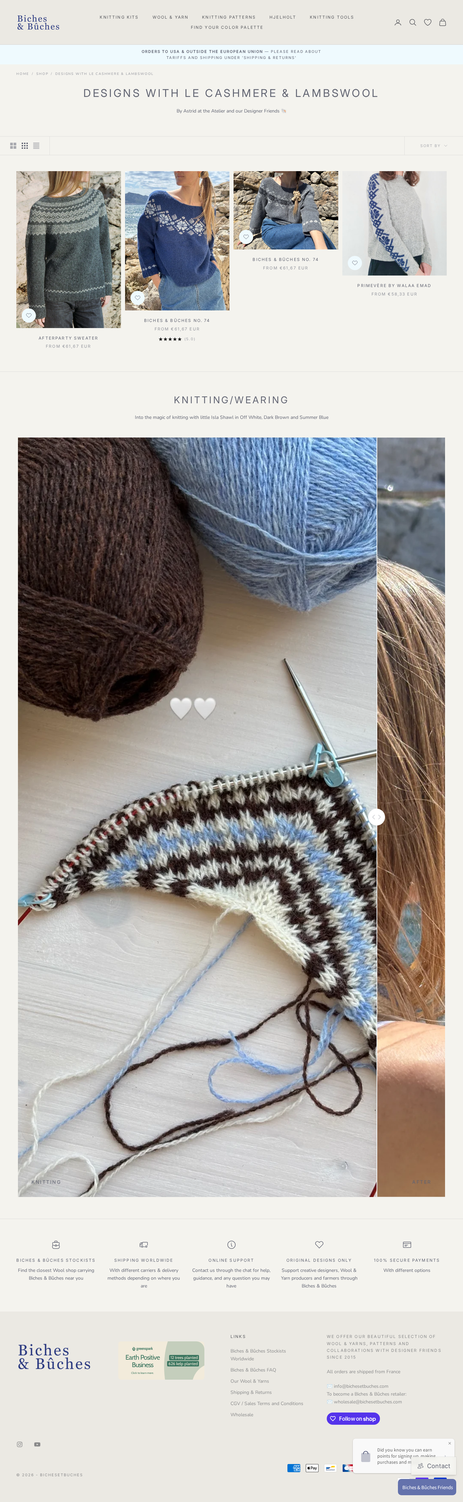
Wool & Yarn (171, 17)
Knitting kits (119, 17)
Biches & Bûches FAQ (253, 1370)
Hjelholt (282, 17)
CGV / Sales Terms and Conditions (266, 1403)
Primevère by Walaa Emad (394, 285)
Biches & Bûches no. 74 (177, 320)
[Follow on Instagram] (19, 1444)
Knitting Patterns (229, 17)
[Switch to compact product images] (36, 146)
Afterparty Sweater (68, 338)
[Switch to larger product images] (13, 146)
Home (22, 74)
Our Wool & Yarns (249, 1381)
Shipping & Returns (251, 1392)
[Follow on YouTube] (37, 1444)
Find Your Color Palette (227, 27)
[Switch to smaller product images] (25, 146)
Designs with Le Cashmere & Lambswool (104, 74)
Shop (42, 74)
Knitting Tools (332, 17)
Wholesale (241, 1415)
